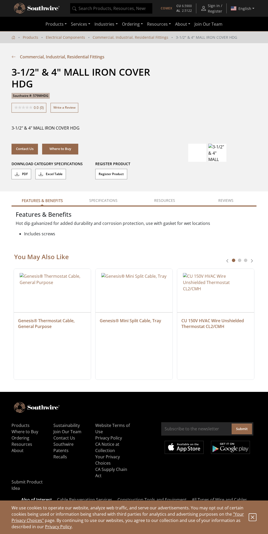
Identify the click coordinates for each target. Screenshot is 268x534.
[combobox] (111, 8)
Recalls (60, 457)
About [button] (181, 24)
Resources (22, 444)
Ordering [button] (131, 24)
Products (30, 37)
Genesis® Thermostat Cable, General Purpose (47, 323)
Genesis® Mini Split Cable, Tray (130, 321)
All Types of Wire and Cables (219, 500)
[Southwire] (37, 8)
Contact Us (25, 148)
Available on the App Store (184, 447)
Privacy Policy (58, 527)
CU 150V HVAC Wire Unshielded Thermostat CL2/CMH (213, 323)
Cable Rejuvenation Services (84, 500)
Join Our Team (208, 24)
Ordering (20, 438)
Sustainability (66, 425)
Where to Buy (25, 432)
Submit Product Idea (27, 485)
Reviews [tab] (225, 200)
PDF (24, 174)
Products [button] (55, 24)
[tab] (233, 260)
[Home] (13, 37)
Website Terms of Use (112, 428)
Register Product (111, 174)
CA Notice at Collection (107, 447)
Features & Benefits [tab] (42, 200)
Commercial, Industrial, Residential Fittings (130, 37)
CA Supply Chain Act (111, 472)
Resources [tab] (164, 200)
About (18, 450)
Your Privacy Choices (107, 460)
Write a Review (64, 107)
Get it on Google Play (230, 447)
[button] (60, 149)
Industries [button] (104, 24)
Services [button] (79, 24)
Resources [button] (157, 24)
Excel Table (54, 174)
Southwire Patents (63, 447)
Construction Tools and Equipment (152, 500)
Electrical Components (65, 37)
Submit (242, 428)
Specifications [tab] (103, 200)
